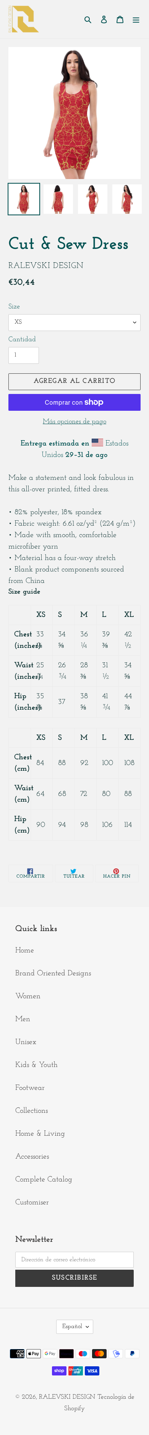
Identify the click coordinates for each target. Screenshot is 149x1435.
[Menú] (136, 19)
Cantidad (22, 339)
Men (22, 1019)
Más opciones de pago (74, 421)
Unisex (25, 1042)
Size (14, 306)
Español (72, 1327)
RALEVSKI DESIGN (67, 1397)
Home (24, 950)
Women (27, 996)
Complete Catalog (43, 1179)
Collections (31, 1111)
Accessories (32, 1157)
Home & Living (40, 1134)
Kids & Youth (36, 1065)
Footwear (30, 1088)
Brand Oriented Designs (53, 973)
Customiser (32, 1202)
